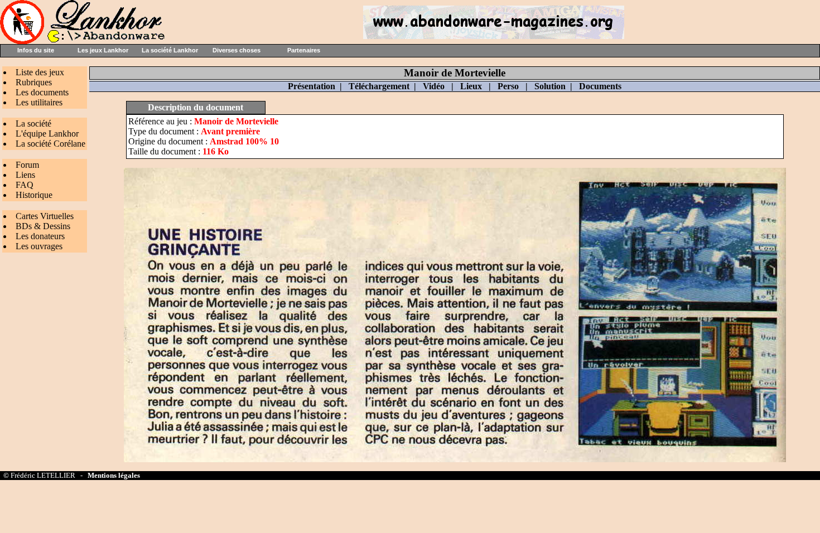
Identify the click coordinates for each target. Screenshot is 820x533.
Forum (27, 164)
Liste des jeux (40, 72)
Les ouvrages (39, 246)
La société (33, 123)
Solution (550, 86)
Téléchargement (379, 86)
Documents (600, 86)
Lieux (471, 86)
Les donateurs (40, 236)
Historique (34, 195)
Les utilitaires (39, 102)
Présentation (311, 86)
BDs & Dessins (43, 226)
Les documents (42, 92)
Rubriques (34, 82)
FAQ (24, 185)
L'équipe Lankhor (47, 133)
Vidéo (434, 86)
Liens (25, 175)
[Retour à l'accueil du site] (83, 41)
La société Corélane (50, 143)
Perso (508, 86)
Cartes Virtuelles (45, 216)
